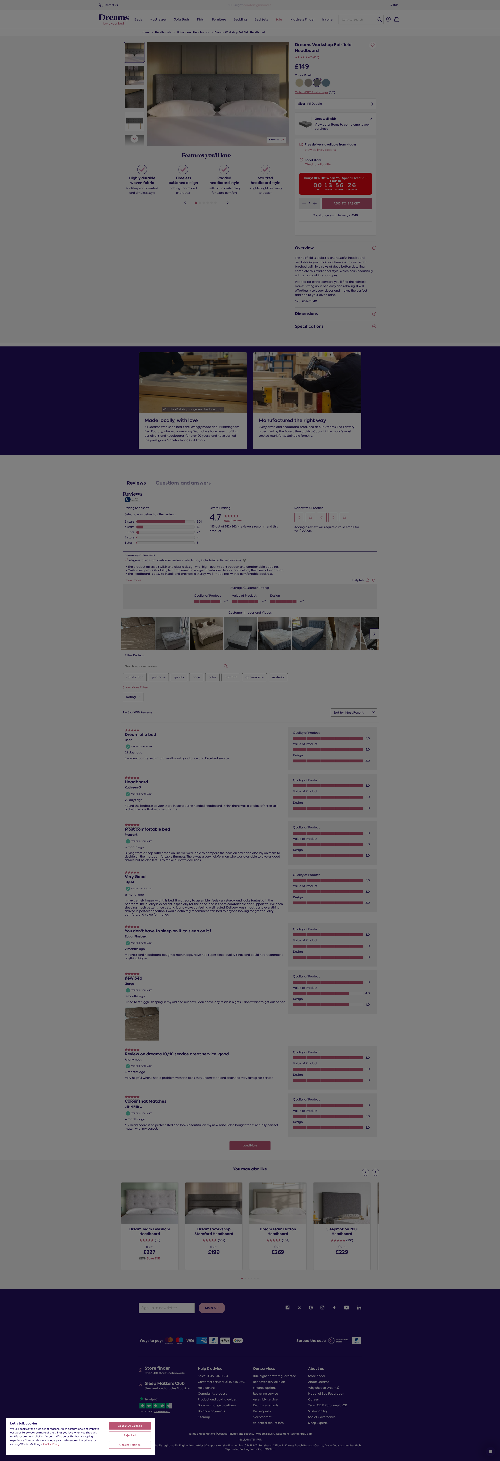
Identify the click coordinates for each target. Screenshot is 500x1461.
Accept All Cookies (130, 1425)
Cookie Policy (51, 1444)
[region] (80, 1436)
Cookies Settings (129, 1445)
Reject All (130, 1435)
